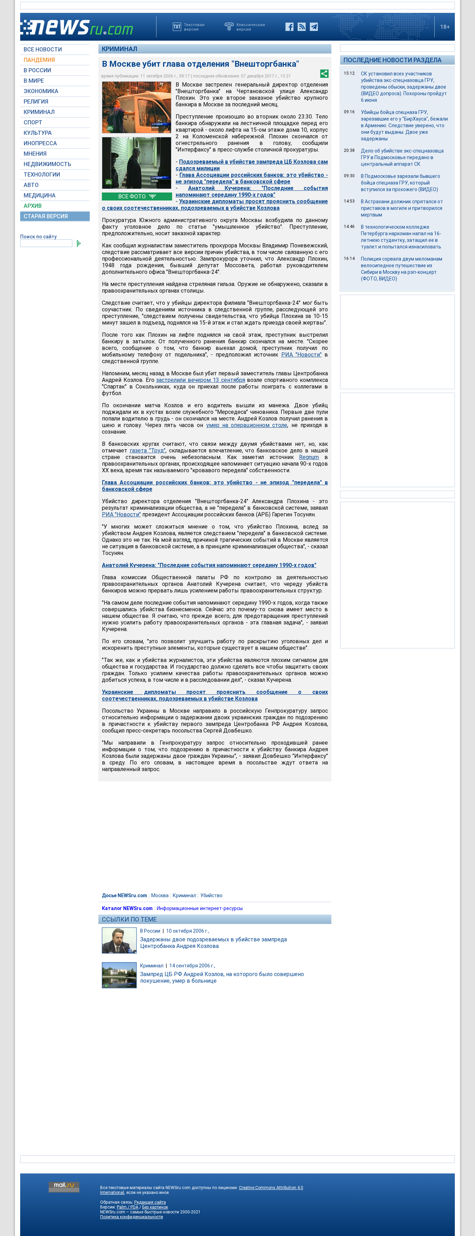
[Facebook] (289, 27)
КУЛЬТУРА (38, 133)
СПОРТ (33, 122)
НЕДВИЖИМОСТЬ (47, 164)
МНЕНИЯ (35, 153)
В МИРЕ (34, 80)
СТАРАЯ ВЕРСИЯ (46, 216)
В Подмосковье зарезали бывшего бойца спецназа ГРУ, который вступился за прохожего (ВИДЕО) (400, 182)
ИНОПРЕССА (40, 143)
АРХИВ (33, 206)
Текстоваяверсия (194, 27)
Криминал (119, 48)
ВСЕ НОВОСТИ (43, 49)
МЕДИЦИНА (40, 195)
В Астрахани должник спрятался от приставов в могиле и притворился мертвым (402, 208)
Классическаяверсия (250, 27)
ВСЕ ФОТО (132, 196)
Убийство (211, 895)
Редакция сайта (150, 1202)
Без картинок (155, 1207)
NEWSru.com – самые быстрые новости (139, 1212)
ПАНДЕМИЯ (39, 60)
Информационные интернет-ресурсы (200, 908)
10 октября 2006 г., (187, 931)
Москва (160, 895)
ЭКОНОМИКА (41, 91)
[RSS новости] (302, 27)
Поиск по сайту (38, 236)
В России (150, 931)
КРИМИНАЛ (39, 112)
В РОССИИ (37, 70)
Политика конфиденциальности (131, 1216)
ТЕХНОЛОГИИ (42, 174)
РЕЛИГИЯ (36, 101)
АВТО (31, 185)
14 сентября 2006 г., (192, 965)
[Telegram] (314, 27)
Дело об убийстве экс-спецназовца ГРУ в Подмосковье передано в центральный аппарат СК (402, 157)
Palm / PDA (127, 1207)
